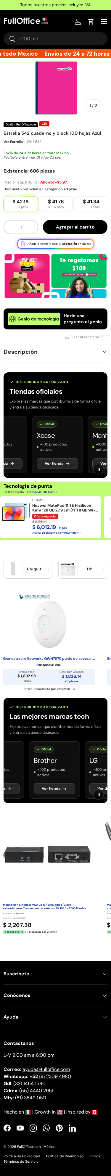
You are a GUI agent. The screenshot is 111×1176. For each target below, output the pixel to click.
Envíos (94, 1156)
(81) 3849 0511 (30, 1098)
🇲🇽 (28, 1112)
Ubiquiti (35, 569)
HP (89, 569)
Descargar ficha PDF (89, 337)
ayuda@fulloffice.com (46, 1069)
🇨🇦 (95, 1112)
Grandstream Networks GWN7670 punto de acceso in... (49, 659)
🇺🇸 (60, 1112)
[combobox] (55, 38)
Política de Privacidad (22, 1156)
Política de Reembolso (64, 1156)
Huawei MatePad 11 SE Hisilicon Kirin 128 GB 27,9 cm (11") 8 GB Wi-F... (63, 508)
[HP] (68, 569)
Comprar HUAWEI (41, 492)
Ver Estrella (13, 141)
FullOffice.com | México (36, 1146)
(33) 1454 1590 (29, 1083)
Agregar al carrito (75, 227)
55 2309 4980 (50, 1076)
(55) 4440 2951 (36, 1090)
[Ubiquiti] (13, 569)
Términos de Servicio (21, 1161)
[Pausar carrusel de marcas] (98, 469)
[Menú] (103, 21)
